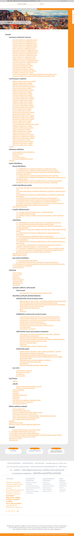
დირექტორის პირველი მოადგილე (23, 402)
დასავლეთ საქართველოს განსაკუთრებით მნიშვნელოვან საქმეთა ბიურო (34, 76)
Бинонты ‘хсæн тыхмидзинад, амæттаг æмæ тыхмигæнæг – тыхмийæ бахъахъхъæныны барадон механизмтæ (40, 352)
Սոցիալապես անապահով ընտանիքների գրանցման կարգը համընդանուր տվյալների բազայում (40, 321)
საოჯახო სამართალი (19, 409)
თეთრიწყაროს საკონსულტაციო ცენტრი (24, 71)
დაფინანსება (17, 220)
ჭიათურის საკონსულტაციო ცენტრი (23, 97)
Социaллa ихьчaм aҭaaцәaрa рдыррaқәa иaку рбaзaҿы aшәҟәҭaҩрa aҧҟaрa (42, 339)
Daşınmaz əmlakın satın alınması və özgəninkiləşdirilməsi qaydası (38, 303)
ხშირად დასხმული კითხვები (18, 406)
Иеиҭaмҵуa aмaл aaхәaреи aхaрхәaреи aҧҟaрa (34, 337)
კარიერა (15, 384)
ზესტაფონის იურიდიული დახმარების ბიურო (26, 52)
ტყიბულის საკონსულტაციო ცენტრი (23, 141)
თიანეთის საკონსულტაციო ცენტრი (23, 66)
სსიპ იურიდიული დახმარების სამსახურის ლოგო (27, 400)
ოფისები (11, 147)
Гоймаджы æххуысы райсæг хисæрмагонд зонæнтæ (35, 360)
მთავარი (8, 34)
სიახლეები (16, 276)
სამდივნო (12, 421)
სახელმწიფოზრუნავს (27, 463)
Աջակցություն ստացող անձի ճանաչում (33, 324)
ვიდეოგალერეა (17, 274)
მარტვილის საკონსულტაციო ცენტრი (23, 116)
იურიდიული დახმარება (16, 149)
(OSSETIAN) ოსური (22, 349)
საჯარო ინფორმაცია (15, 163)
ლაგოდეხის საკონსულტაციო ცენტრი (23, 98)
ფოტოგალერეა (17, 273)
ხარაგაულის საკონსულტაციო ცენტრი (23, 136)
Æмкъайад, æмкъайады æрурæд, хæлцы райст (34, 365)
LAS (11, 470)
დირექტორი (16, 397)
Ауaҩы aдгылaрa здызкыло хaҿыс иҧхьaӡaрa (33, 341)
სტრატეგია (16, 391)
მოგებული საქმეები (18, 280)
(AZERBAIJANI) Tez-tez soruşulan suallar (29, 298)
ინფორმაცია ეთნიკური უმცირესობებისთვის (27, 296)
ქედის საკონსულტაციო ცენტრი (22, 110)
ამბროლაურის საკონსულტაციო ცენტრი (24, 81)
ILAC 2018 (16, 368)
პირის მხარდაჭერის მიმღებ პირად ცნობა (25, 414)
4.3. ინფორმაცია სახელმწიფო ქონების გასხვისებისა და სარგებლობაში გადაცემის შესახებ (35, 435)
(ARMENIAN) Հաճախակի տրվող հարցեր (31, 314)
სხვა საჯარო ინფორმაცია (21, 258)
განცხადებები (16, 278)
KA (59, 0)
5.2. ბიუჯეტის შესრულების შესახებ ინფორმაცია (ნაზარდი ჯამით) (35, 224)
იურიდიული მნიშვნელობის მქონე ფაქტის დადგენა (27, 412)
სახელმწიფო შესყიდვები (20, 253)
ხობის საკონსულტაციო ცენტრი (22, 123)
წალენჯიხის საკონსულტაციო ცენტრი (23, 119)
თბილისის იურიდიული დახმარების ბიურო (25, 40)
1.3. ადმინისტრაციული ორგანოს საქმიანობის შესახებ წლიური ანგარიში (37, 176)
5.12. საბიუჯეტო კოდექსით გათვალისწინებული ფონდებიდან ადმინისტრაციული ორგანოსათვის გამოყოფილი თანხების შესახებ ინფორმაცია (39, 251)
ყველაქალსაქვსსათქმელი (14, 463)
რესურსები (12, 270)
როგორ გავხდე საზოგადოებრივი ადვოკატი (29, 386)
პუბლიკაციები (20, 290)
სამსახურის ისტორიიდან (20, 395)
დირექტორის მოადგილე (20, 404)
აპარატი (15, 381)
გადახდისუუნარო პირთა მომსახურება (24, 152)
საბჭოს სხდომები (18, 281)
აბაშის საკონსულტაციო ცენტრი (22, 114)
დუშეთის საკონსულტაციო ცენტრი (22, 100)
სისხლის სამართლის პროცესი (47, 473)
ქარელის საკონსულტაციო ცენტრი (23, 145)
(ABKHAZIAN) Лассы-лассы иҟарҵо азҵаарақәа (32, 332)
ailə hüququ (23, 311)
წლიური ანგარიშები (18, 390)
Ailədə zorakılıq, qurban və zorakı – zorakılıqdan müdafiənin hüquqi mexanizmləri (43, 301)
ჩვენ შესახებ (13, 378)
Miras (21, 310)
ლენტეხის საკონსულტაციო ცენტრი (23, 128)
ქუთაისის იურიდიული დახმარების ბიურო (25, 54)
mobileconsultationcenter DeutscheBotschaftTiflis (43, 466)
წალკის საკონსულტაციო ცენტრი (22, 88)
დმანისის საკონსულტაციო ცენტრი (23, 102)
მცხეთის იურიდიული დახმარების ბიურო (24, 42)
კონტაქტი (12, 161)
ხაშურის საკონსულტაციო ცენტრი (22, 131)
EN (62, 0)
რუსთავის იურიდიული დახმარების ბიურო (25, 47)
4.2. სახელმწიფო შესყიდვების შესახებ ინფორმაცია (24, 433)
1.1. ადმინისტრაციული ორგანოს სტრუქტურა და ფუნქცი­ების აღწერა (36, 169)
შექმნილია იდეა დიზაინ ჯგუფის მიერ (60, 534)
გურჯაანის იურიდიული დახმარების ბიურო (25, 62)
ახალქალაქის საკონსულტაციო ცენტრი (24, 86)
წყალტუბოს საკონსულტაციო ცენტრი (23, 107)
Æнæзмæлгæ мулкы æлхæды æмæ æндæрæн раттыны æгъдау (38, 355)
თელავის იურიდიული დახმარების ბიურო (25, 43)
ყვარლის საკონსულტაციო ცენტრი (23, 104)
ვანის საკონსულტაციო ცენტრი (21, 140)
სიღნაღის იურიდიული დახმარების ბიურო (25, 45)
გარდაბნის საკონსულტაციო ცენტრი (23, 69)
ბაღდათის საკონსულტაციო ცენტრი (23, 105)
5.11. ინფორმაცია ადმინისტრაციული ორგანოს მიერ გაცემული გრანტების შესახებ (40, 248)
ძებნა (41, 3)
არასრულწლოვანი (39, 463)
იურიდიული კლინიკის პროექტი (25, 388)
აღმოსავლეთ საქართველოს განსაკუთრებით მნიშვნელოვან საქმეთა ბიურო (35, 74)
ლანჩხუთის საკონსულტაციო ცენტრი (23, 135)
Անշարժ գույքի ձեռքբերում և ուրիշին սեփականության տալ (40, 318)
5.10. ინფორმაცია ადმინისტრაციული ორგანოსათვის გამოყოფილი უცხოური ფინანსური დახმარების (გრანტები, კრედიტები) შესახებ (38, 246)
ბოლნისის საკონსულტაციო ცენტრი (23, 72)
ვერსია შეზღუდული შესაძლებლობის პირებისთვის (23, 1)
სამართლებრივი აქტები (20, 255)
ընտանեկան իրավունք (27, 329)
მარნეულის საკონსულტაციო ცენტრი (23, 90)
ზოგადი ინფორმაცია (19, 166)
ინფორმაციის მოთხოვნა (20, 207)
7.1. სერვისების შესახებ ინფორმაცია (27, 260)
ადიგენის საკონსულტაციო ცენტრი (23, 143)
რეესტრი (12, 427)
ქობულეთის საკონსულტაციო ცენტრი (23, 112)
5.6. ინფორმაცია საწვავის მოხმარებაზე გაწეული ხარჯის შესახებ (35, 236)
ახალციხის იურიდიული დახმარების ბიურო (25, 50)
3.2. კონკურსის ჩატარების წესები (26, 214)
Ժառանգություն (25, 327)
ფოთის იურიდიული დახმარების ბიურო (24, 57)
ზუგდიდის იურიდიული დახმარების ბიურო (25, 55)
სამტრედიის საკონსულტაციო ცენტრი (23, 138)
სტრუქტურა (16, 398)
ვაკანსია (17, 470)
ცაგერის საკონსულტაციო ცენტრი (22, 95)
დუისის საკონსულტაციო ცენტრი (22, 92)
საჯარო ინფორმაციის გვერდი (22, 185)
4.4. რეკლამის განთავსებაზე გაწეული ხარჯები (22, 437)
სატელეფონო (20, 243)
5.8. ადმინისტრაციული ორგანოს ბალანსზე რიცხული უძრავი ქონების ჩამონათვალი (40, 241)
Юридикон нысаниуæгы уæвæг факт (30, 362)
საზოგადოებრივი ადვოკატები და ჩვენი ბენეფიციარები (36, 293)
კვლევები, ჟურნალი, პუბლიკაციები (24, 288)
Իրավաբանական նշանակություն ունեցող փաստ (36, 325)
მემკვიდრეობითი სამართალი (21, 411)
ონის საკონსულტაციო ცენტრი (21, 129)
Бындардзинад (24, 363)
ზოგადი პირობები (18, 154)
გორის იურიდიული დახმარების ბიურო (24, 48)
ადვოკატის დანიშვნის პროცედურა (23, 159)
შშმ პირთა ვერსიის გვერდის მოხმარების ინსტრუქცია (24, 424)
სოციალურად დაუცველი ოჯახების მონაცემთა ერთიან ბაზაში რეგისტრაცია (34, 416)
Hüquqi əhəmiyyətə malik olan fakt (29, 308)
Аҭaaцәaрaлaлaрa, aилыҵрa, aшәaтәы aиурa (33, 346)
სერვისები (16, 155)
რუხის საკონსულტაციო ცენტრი (22, 64)
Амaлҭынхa (23, 344)
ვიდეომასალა (20, 374)
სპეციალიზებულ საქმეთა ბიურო (22, 67)
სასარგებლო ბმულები (15, 438)
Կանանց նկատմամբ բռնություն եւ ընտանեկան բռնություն (40, 317)
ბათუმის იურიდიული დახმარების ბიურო (24, 59)
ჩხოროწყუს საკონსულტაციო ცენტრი (23, 117)
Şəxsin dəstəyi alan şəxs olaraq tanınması (32, 306)
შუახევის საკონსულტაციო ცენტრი (22, 93)
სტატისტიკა (16, 393)
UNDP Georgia (63, 466)
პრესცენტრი (16, 285)
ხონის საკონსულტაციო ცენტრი (22, 133)
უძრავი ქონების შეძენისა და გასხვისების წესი (26, 417)
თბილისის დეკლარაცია (23, 372)
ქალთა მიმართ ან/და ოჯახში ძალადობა (24, 419)
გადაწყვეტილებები (18, 267)
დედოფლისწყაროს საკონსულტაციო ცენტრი (26, 124)
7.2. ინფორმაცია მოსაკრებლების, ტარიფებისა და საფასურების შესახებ (37, 262)
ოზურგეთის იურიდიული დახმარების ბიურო (25, 60)
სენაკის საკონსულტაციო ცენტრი (22, 121)
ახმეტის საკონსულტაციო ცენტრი (22, 126)
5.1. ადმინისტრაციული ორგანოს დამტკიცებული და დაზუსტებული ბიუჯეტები (38, 222)
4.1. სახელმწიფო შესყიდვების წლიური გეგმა (22, 431)
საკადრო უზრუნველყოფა (21, 209)
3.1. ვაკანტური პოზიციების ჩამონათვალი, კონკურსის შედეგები (34, 212)
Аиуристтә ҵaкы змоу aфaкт (28, 343)
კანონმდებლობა (17, 283)
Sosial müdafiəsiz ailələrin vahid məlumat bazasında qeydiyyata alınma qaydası (42, 304)
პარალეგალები (13, 440)
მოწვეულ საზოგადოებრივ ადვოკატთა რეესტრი (27, 430)
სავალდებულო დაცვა (19, 157)
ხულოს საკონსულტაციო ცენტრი (22, 109)
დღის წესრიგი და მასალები (24, 371)
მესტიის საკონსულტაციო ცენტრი (22, 83)
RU (65, 0)
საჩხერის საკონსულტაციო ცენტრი (23, 85)
